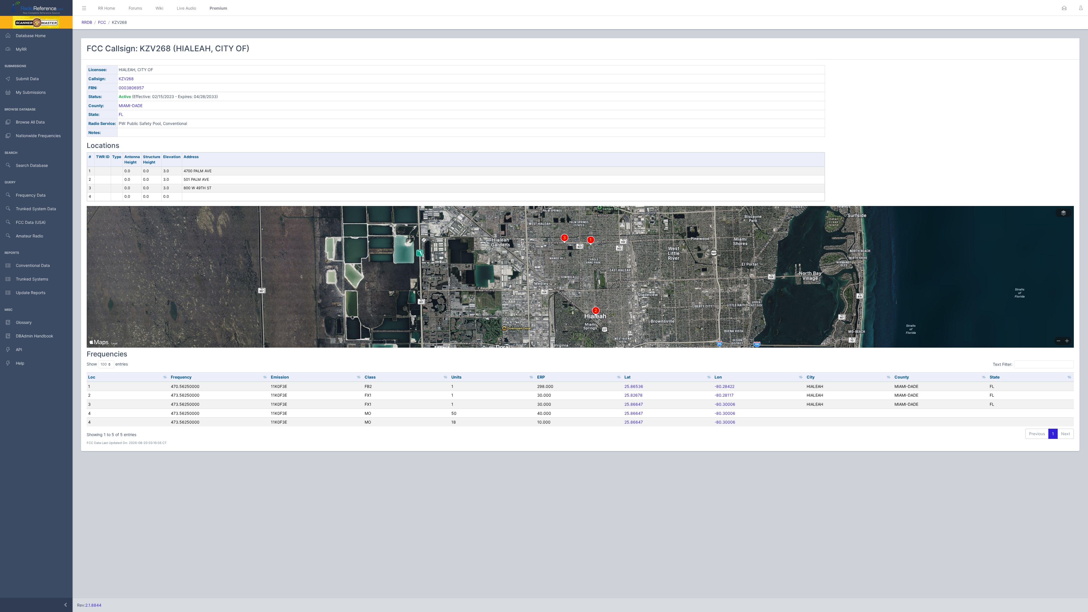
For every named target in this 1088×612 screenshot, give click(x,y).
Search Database (32, 165)
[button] (1064, 8)
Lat (627, 377)
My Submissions (31, 92)
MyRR (21, 49)
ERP (541, 377)
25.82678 (633, 395)
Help (20, 363)
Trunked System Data (36, 208)
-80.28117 (724, 395)
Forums (135, 8)
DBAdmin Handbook (34, 335)
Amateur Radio (29, 235)
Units (456, 377)
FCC (102, 22)
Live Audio (186, 8)
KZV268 (126, 78)
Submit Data (27, 78)
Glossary (24, 322)
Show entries (107, 364)
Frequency (181, 377)
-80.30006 (725, 404)
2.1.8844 (93, 605)
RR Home (106, 8)
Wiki (159, 8)
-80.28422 (724, 386)
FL (121, 114)
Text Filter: (1002, 364)
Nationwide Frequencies (38, 135)
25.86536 (633, 386)
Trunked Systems (32, 279)
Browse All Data (30, 122)
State (995, 377)
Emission (280, 377)
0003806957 (131, 87)
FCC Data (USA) (31, 222)
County (901, 377)
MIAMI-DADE (131, 105)
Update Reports (30, 292)
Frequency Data (31, 195)
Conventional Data (33, 265)
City (811, 377)
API (19, 349)
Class (370, 377)
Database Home (31, 35)
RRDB (87, 22)
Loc (91, 377)
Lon (718, 377)
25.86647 (633, 404)
